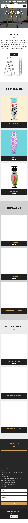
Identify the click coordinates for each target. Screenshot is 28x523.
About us (13, 514)
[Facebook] (14, 3)
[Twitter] (15, 3)
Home (7, 514)
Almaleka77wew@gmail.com (18, 1)
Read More (13, 54)
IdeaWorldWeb (17, 511)
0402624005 (7, 1)
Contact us (19, 514)
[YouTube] (17, 3)
